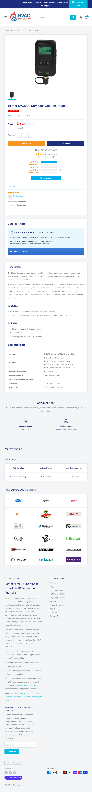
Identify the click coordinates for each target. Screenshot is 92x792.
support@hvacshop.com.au (25, 685)
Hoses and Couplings (18, 477)
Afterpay (53, 612)
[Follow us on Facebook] (6, 772)
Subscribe (12, 751)
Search (52, 583)
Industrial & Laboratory (74, 468)
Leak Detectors (74, 477)
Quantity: (11, 135)
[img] (13, 192)
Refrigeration (18, 468)
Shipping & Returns (57, 598)
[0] (85, 17)
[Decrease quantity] (19, 135)
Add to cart (26, 143)
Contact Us (54, 616)
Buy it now (65, 143)
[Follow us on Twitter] (10, 772)
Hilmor (10, 115)
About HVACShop (56, 590)
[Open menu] (5, 17)
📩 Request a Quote (18, 251)
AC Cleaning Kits (46, 477)
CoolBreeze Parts (23, 696)
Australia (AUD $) (11, 763)
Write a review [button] (46, 178)
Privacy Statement (57, 605)
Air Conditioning (46, 468)
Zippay (52, 609)
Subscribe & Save (80, 4)
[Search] (73, 17)
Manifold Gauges (26, 693)
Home (6, 30)
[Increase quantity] (31, 135)
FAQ (51, 587)
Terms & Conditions (57, 601)
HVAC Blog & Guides (58, 594)
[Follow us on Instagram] (14, 772)
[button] (33, 162)
